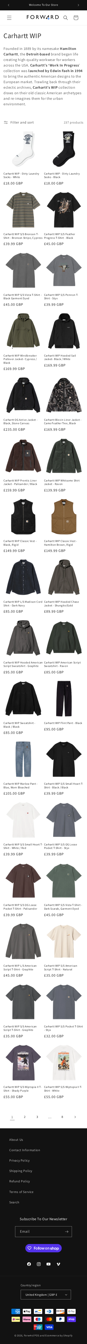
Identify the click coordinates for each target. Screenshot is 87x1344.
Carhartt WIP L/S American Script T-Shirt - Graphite (20, 967)
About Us (16, 1140)
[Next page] (75, 1117)
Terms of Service (21, 1192)
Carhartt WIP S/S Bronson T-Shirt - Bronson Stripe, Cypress (23, 235)
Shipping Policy (20, 1171)
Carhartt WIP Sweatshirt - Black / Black (19, 724)
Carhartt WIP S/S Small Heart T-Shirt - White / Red (23, 846)
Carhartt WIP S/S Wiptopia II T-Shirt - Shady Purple (22, 1088)
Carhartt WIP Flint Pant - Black (63, 723)
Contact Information (24, 1150)
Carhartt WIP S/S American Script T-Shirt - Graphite (20, 1028)
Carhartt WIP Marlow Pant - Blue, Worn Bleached (20, 785)
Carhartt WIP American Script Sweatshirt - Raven (62, 664)
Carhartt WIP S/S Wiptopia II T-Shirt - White (63, 1088)
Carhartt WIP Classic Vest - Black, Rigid (20, 542)
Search (14, 1202)
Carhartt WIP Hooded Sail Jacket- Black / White (60, 357)
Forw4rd (29, 1335)
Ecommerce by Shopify (59, 1335)
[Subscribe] (66, 1231)
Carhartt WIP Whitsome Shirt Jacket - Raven (62, 482)
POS (36, 1335)
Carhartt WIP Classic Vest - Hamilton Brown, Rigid (60, 542)
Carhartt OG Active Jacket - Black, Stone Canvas (20, 421)
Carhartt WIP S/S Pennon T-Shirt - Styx (61, 296)
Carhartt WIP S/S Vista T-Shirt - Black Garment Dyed (22, 296)
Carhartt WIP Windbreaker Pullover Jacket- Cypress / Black (20, 359)
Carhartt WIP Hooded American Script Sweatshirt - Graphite (23, 664)
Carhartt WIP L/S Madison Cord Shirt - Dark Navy (22, 603)
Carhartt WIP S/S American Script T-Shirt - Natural (60, 967)
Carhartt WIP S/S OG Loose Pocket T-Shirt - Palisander (20, 906)
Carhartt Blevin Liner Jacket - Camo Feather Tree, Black (63, 421)
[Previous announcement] (8, 5)
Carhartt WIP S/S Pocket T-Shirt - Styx (63, 1028)
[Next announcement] (78, 5)
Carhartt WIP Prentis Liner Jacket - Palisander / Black (20, 482)
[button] (9, 18)
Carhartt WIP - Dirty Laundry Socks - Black (62, 175)
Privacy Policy (19, 1160)
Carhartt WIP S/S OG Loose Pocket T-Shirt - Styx (60, 846)
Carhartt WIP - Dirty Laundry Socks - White (21, 175)
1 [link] (12, 1117)
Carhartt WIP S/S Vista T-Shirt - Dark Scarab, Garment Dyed (63, 906)
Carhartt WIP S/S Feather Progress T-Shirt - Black (59, 235)
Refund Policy (19, 1181)
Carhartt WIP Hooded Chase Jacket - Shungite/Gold (61, 603)
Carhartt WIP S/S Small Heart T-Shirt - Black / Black (64, 785)
